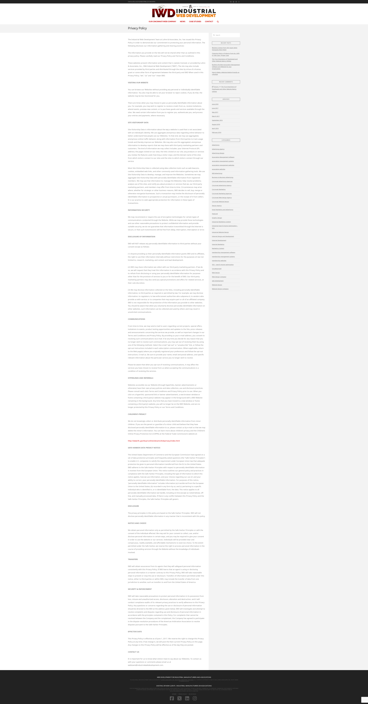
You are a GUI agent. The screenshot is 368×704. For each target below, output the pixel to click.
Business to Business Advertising (222, 177)
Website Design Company (220, 289)
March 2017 (216, 116)
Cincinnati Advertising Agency (221, 185)
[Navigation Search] (218, 22)
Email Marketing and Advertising (222, 210)
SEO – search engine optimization (223, 265)
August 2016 (216, 124)
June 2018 (215, 104)
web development (217, 281)
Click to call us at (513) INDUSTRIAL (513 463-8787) (141, 1)
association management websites (223, 165)
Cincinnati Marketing (218, 189)
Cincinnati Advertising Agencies (222, 181)
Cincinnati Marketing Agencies (222, 193)
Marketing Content (218, 248)
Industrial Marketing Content (221, 222)
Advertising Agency (218, 149)
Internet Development (219, 240)
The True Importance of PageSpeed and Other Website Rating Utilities (225, 60)
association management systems (223, 161)
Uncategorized (216, 269)
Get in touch (192, 694)
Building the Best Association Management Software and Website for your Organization (226, 67)
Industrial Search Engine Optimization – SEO (225, 227)
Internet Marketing (218, 244)
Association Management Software (223, 157)
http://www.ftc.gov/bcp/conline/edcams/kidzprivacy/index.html (154, 441)
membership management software (223, 252)
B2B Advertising (217, 173)
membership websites (219, 260)
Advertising (215, 145)
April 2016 (215, 128)
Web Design (216, 273)
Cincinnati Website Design (220, 201)
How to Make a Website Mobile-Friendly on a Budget (225, 73)
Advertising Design (218, 153)
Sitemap (174, 694)
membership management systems (223, 256)
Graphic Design (217, 218)
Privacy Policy (182, 694)
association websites (218, 169)
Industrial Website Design (220, 232)
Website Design (217, 285)
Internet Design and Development (223, 236)
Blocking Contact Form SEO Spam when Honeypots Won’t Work (224, 49)
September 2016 (217, 120)
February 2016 (216, 132)
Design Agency (217, 206)
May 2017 (215, 112)
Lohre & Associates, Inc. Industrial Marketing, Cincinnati (177, 680)
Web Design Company (219, 277)
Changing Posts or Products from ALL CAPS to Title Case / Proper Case (225, 54)
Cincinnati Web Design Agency (222, 197)
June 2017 (215, 108)
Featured (215, 214)
